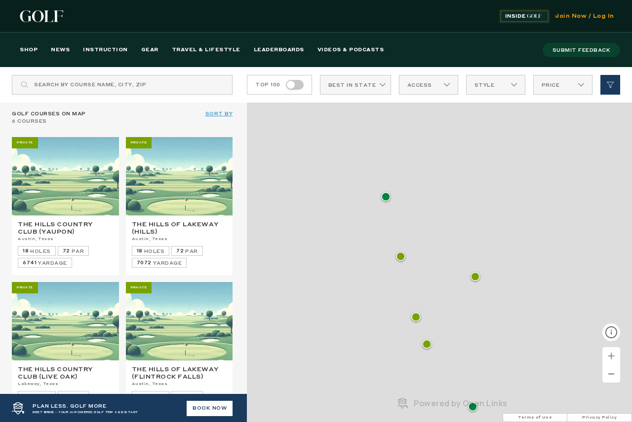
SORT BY (219, 113)
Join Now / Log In (584, 16)
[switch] (295, 85)
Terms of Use (535, 418)
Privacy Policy (599, 418)
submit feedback (582, 50)
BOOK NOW (210, 408)
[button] (427, 345)
